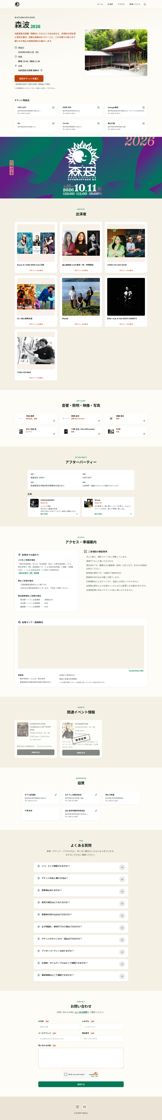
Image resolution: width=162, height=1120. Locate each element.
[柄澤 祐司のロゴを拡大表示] (66, 418)
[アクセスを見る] (41, 70)
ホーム (100, 4)
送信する (81, 1084)
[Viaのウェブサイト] (53, 123)
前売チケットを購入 (29, 78)
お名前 (43, 1021)
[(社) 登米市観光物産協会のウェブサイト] (96, 811)
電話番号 (88, 1033)
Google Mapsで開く (136, 670)
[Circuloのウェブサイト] (98, 123)
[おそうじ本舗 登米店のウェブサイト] (96, 795)
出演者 (110, 4)
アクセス (121, 4)
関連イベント (135, 4)
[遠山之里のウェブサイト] (143, 123)
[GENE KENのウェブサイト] (98, 107)
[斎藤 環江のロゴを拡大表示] (111, 418)
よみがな (88, 1021)
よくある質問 (81, 1012)
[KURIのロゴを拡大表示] (111, 431)
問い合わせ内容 (47, 1045)
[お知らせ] (144, 4)
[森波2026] (17, 4)
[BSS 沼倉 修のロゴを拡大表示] (21, 431)
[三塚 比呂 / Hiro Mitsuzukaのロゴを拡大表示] (66, 431)
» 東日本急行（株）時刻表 (28, 573)
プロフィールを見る (36, 270)
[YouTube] (84, 1106)
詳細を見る (36, 752)
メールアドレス (47, 1033)
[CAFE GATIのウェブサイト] (53, 107)
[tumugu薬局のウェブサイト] (143, 107)
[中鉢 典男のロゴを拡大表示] (21, 418)
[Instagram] (77, 1106)
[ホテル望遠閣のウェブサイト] (56, 795)
